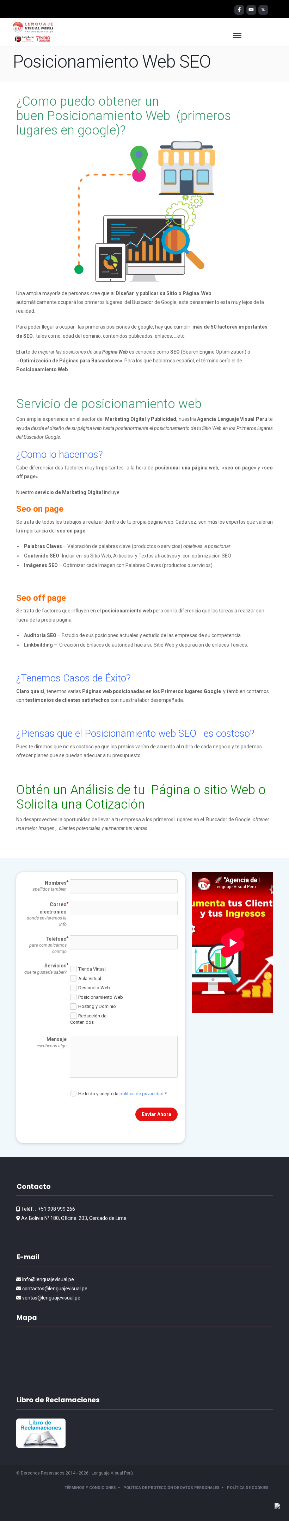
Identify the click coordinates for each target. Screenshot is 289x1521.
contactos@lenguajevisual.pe (54, 1288)
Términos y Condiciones (90, 1487)
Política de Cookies (248, 1487)
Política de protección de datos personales (171, 1487)
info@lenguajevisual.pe (48, 1279)
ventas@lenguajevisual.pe (51, 1298)
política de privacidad (141, 1093)
